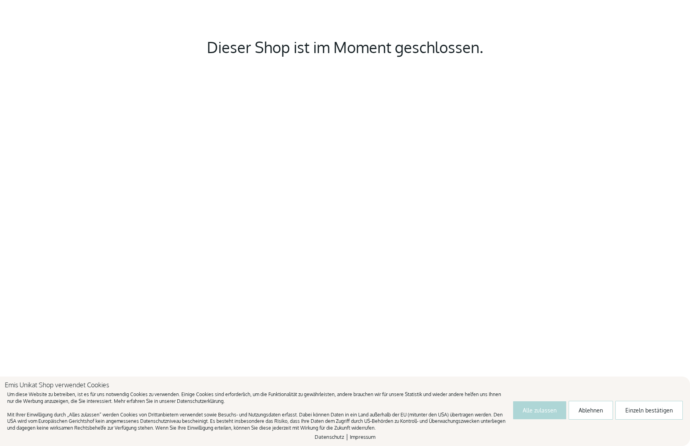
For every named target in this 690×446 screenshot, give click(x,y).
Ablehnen (591, 410)
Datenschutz (329, 437)
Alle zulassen (540, 410)
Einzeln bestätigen (649, 410)
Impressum (362, 437)
